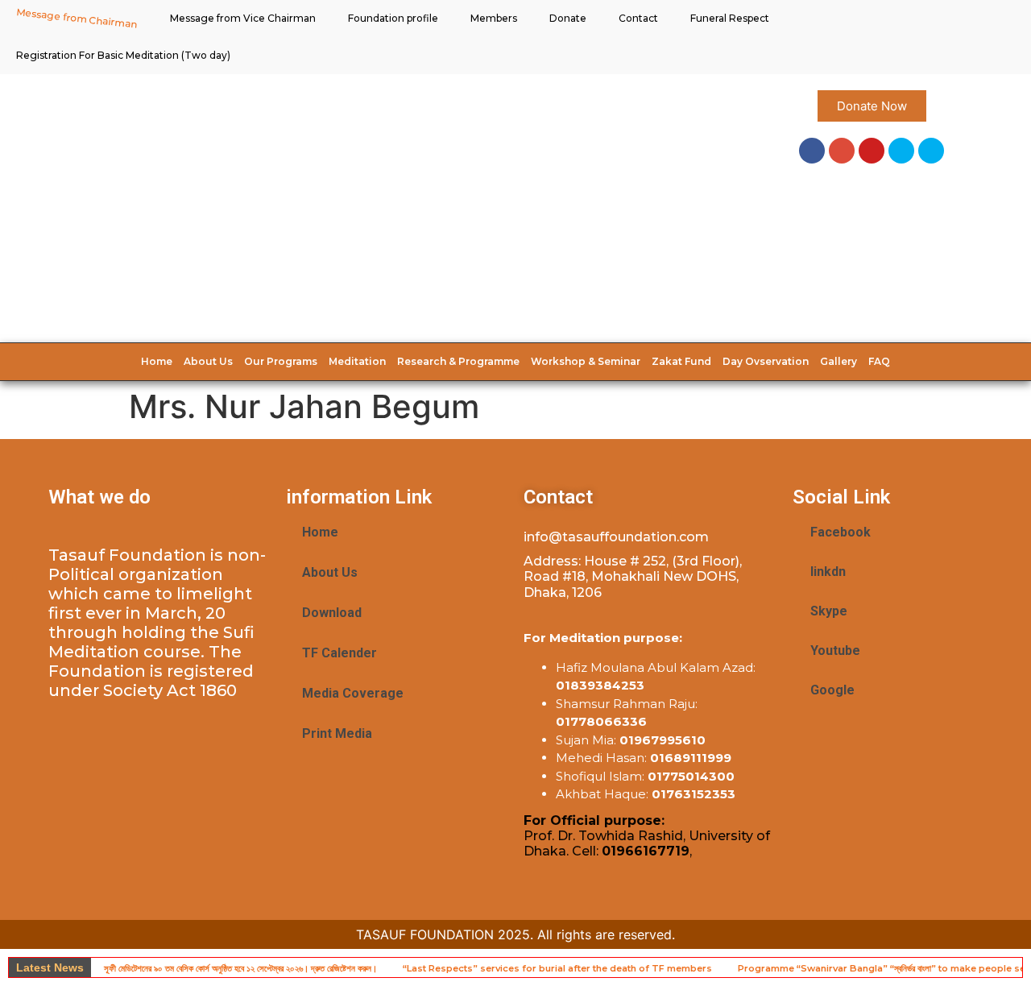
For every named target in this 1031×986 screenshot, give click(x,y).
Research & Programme (458, 361)
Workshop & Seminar (585, 361)
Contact (638, 18)
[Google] (842, 151)
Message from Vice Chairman (243, 18)
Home (156, 361)
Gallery (838, 361)
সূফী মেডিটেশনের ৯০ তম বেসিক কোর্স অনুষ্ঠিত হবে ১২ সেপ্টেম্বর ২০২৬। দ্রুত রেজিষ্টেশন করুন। (240, 968)
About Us (208, 361)
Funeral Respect (729, 18)
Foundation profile (393, 18)
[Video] (931, 151)
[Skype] (901, 151)
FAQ (879, 361)
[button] (872, 106)
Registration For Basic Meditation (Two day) (123, 55)
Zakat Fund (681, 361)
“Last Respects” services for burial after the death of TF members (557, 968)
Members (493, 18)
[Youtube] (871, 151)
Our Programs (280, 361)
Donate (567, 18)
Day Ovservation (766, 361)
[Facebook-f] (812, 151)
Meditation (357, 361)
